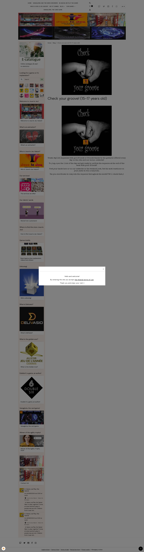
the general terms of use (84, 280)
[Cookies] (3, 548)
